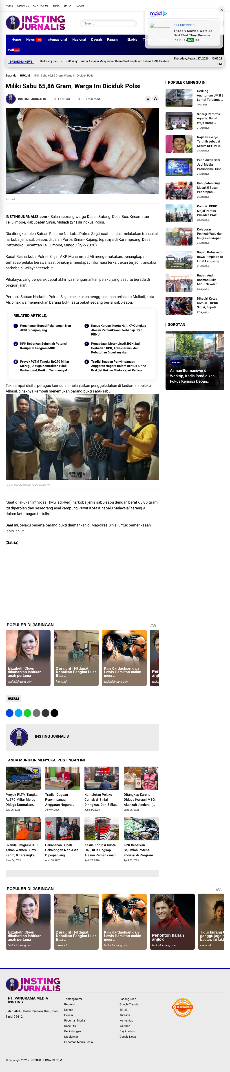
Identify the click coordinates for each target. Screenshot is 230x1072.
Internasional (57, 39)
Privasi (68, 1015)
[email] (45, 713)
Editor (68, 5)
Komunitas (126, 1020)
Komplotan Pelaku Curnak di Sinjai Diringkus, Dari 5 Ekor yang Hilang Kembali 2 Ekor (101, 800)
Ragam (112, 39)
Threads (124, 1015)
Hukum (162, 39)
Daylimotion (127, 1031)
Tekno (147, 39)
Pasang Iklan (127, 999)
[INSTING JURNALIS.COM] (35, 28)
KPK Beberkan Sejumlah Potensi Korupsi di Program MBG (43, 346)
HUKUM (25, 75)
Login (80, 5)
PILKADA (176, 362)
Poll (13, 50)
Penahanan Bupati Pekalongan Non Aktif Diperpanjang (45, 328)
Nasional (79, 39)
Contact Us (40, 5)
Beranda (11, 75)
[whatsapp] (27, 713)
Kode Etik (70, 1026)
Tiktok (123, 1009)
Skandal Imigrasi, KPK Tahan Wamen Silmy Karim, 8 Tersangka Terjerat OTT (22, 850)
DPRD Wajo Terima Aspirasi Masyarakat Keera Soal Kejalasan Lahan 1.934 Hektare (89, 61)
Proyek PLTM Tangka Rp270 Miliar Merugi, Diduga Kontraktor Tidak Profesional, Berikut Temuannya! (44, 366)
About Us (23, 5)
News (33, 39)
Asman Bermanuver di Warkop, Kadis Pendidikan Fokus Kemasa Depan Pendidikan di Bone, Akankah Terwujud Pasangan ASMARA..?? (194, 376)
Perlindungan (72, 1031)
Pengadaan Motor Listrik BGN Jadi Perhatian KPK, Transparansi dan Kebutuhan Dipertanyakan (116, 348)
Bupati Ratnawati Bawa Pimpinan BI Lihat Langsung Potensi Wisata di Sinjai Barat (210, 256)
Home (9, 5)
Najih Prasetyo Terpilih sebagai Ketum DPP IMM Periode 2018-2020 (210, 141)
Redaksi (69, 1004)
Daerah (96, 39)
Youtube (124, 1026)
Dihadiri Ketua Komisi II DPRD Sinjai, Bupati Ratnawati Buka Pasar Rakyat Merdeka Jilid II (208, 303)
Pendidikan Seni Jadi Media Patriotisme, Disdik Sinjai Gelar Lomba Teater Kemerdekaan (210, 164)
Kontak (68, 1009)
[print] (36, 713)
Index (56, 5)
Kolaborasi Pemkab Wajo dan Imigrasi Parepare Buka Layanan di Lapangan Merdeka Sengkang (210, 234)
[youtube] (209, 5)
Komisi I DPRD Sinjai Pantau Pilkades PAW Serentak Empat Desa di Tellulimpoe (208, 210)
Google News (128, 1036)
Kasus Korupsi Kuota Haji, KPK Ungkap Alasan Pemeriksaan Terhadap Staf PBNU (118, 330)
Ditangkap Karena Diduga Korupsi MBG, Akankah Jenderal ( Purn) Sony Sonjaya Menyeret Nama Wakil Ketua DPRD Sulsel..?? (140, 800)
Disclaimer (71, 1036)
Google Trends (128, 1004)
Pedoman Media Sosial (78, 1042)
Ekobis (132, 39)
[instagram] (202, 5)
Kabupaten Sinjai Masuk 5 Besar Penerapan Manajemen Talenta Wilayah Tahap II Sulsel (209, 187)
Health (204, 39)
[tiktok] (215, 5)
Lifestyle (183, 39)
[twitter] (195, 5)
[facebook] (188, 5)
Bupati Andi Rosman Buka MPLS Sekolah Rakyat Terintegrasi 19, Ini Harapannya (210, 280)
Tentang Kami (73, 999)
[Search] (132, 23)
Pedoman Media (74, 1020)
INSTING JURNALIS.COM (46, 1060)
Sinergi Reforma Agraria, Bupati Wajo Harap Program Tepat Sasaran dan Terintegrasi (208, 118)
